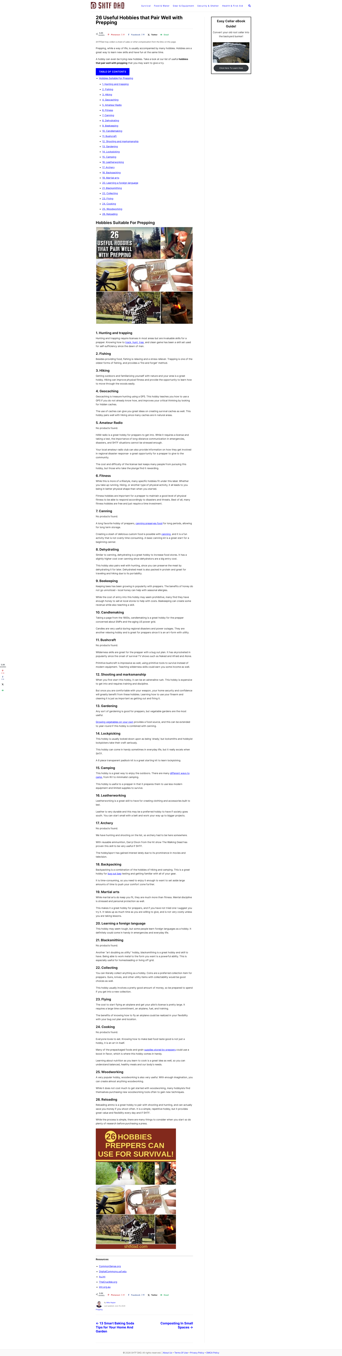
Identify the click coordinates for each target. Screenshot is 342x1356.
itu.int (102, 1276)
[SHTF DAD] (113, 6)
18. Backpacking (111, 172)
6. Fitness (107, 110)
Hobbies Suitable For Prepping (116, 78)
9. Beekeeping (110, 125)
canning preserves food (149, 523)
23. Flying (107, 198)
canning (166, 534)
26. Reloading (110, 214)
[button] (231, 68)
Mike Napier (111, 1303)
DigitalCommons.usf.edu (113, 1271)
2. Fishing (107, 89)
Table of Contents (112, 71)
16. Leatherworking (113, 162)
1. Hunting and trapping (115, 84)
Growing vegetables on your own (114, 722)
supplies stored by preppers (160, 1049)
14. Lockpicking (111, 151)
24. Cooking (109, 203)
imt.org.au (104, 1287)
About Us (167, 1352)
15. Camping (109, 157)
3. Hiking (107, 94)
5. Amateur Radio (112, 105)
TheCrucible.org (108, 1282)
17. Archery (108, 167)
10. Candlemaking (112, 131)
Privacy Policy (197, 1352)
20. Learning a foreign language (120, 182)
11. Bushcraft (109, 136)
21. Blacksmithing (112, 188)
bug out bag (114, 873)
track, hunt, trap (134, 342)
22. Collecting (110, 193)
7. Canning (108, 115)
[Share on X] (2, 684)
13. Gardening (110, 146)
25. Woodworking (112, 209)
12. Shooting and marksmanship (120, 141)
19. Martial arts (110, 177)
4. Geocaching (110, 99)
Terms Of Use (181, 1352)
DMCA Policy (212, 1352)
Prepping (99, 1309)
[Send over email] (2, 690)
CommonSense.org (110, 1266)
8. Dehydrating (110, 120)
